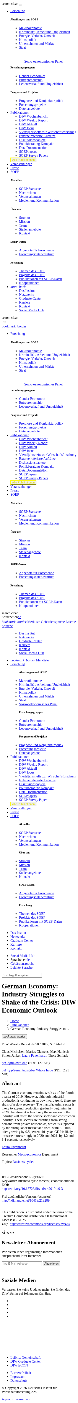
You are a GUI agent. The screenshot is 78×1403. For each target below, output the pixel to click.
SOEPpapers (28, 151)
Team (23, 225)
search (6, 3)
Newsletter (9, 1271)
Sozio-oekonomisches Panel (43, 61)
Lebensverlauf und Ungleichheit (41, 84)
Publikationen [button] (19, 112)
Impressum (17, 1376)
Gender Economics (32, 76)
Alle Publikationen (23, 159)
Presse (14, 168)
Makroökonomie (30, 28)
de (19, 617)
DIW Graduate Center (25, 1361)
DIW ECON (19, 1365)
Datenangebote (29, 108)
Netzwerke (26, 294)
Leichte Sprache (21, 967)
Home (14, 1021)
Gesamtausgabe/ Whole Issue (27, 1070)
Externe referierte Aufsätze (37, 136)
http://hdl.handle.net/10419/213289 (26, 1200)
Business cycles (23, 1162)
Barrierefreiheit (20, 1373)
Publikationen (19, 1025)
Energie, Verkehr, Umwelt (37, 36)
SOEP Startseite (30, 189)
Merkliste (29, 660)
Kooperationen (29, 283)
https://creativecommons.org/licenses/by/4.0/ (40, 1224)
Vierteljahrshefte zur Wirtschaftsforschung (47, 132)
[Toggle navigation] (20, 4)
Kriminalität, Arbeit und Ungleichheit (44, 32)
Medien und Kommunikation (39, 200)
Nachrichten (27, 192)
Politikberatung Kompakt (36, 144)
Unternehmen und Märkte (36, 43)
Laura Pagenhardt (34, 1055)
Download (14, 1063)
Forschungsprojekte (32, 104)
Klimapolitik (27, 40)
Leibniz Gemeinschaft (25, 1357)
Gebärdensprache (22, 963)
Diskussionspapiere (32, 140)
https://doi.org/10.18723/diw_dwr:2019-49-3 (32, 1188)
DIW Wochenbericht (33, 116)
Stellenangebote (30, 229)
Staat (22, 47)
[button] (10, 3)
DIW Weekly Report (33, 120)
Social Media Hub (31, 310)
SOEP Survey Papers (33, 155)
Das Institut (27, 290)
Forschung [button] (17, 11)
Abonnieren (51, 1263)
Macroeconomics (29, 1154)
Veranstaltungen (21, 164)
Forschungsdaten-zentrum (36, 254)
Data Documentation (33, 147)
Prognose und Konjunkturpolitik (41, 101)
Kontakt (24, 233)
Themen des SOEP (32, 271)
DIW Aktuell (28, 124)
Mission (24, 221)
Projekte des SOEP (32, 275)
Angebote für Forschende (36, 250)
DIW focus (26, 128)
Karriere (24, 302)
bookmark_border (14, 326)
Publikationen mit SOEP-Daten (40, 279)
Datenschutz (18, 1380)
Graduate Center (30, 298)
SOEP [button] (14, 172)
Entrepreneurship (30, 80)
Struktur (24, 217)
